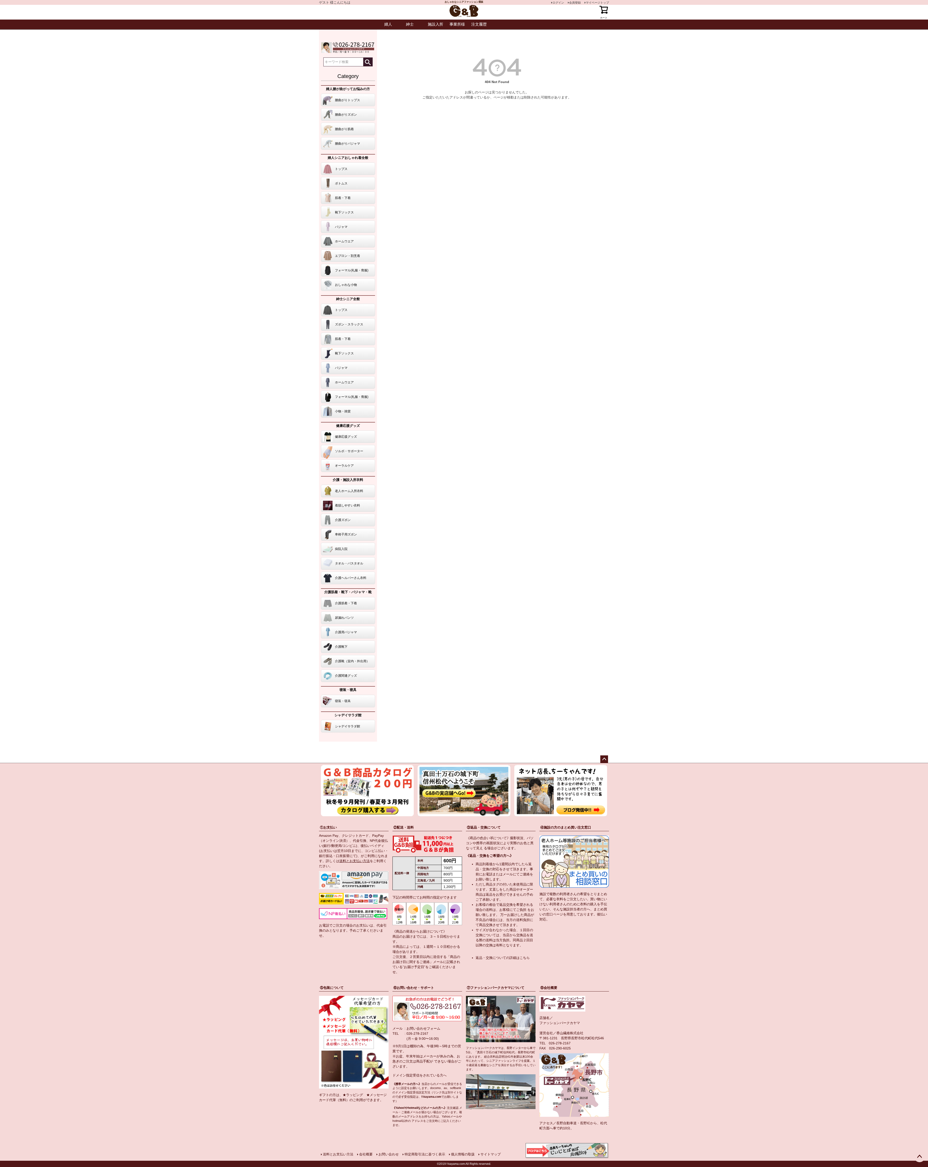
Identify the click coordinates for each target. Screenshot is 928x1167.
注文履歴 (479, 24)
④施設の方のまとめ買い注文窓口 (565, 827)
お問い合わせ (388, 1154)
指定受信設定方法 (418, 1092)
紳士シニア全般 (348, 299)
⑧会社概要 (548, 988)
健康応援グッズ (348, 426)
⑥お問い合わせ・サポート (413, 988)
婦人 (388, 24)
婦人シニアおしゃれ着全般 (348, 158)
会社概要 (366, 1154)
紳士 (410, 24)
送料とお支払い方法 (354, 861)
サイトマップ (490, 1154)
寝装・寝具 (348, 690)
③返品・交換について (484, 827)
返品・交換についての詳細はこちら (503, 958)
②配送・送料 (403, 827)
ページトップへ (604, 759)
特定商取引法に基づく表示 (425, 1154)
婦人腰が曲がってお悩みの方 (348, 89)
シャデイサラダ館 (348, 715)
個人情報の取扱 (463, 1154)
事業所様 (457, 24)
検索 (367, 62)
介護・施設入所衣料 (348, 480)
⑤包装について (332, 988)
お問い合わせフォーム (423, 1028)
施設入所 (435, 24)
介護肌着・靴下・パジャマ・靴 (348, 592)
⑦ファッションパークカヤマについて (495, 988)
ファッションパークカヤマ (559, 1023)
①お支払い (328, 827)
